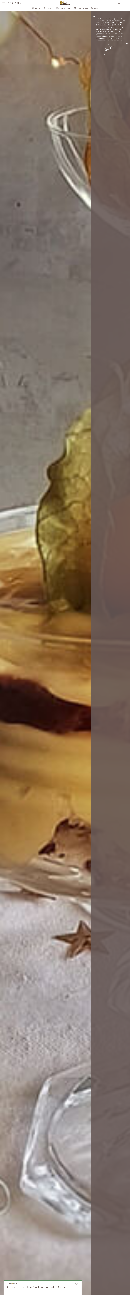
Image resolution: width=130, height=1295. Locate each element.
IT (116, 3)
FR (121, 3)
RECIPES (9, 1283)
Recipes (38, 8)
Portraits (49, 8)
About (96, 8)
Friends (15, 1283)
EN (119, 3)
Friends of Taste (65, 8)
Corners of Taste (82, 8)
